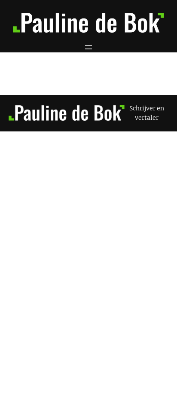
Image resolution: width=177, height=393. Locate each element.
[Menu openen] (88, 47)
